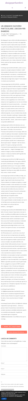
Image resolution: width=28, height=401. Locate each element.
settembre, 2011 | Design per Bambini (12, 326)
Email (2, 368)
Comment (3, 346)
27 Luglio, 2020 (4, 34)
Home (3, 15)
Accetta (4, 398)
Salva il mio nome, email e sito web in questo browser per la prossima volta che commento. (12, 385)
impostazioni (19, 396)
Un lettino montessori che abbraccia (16, 332)
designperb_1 (14, 34)
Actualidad (9, 15)
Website (3, 374)
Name (2, 363)
